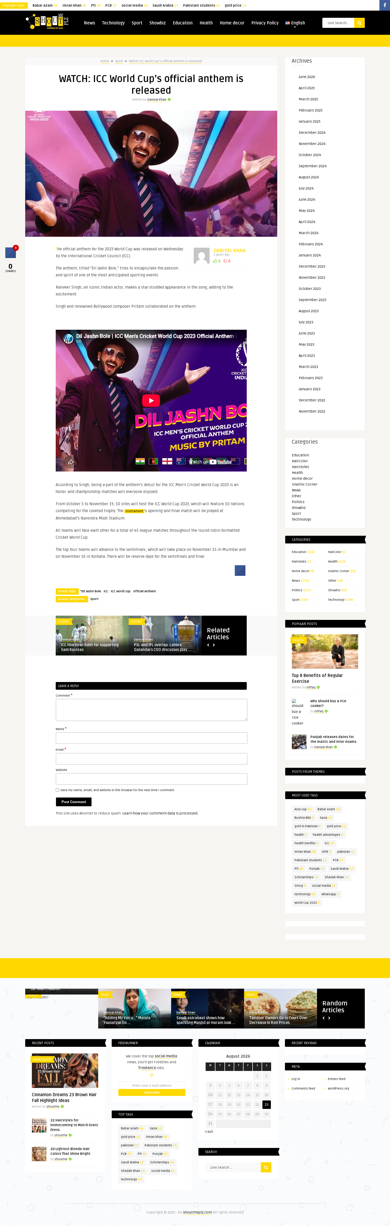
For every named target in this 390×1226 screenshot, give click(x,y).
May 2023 (306, 344)
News (89, 23)
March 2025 (308, 99)
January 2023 (309, 389)
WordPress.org (338, 1089)
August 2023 (309, 311)
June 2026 (307, 77)
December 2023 (312, 266)
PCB (111, 5)
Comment (64, 695)
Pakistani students (201, 5)
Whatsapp (330, 894)
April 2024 (307, 222)
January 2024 (310, 255)
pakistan (345, 852)
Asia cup (302, 809)
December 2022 (312, 400)
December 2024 (312, 132)
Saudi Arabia (165, 5)
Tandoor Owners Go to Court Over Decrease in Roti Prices (278, 1020)
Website (61, 770)
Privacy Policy (265, 23)
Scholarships (306, 877)
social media (135, 5)
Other (296, 496)
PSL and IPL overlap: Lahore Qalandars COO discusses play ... (162, 647)
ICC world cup (121, 591)
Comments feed (303, 1089)
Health (206, 23)
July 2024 (306, 188)
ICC (106, 591)
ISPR (326, 852)
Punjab (316, 869)
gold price (235, 5)
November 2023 (312, 277)
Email (61, 749)
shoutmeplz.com (197, 1212)
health (300, 835)
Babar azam (45, 5)
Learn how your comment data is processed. (160, 813)
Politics (298, 502)
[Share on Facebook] (240, 574)
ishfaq (310, 687)
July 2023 (306, 322)
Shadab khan (337, 877)
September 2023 (312, 300)
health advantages (328, 835)
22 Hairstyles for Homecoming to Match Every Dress (74, 1125)
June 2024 (307, 199)
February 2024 (311, 244)
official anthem (144, 591)
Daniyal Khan (157, 100)
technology (304, 894)
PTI (96, 5)
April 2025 (307, 88)
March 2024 (308, 233)
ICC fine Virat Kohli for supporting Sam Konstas (90, 647)
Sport (137, 23)
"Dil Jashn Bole (90, 591)
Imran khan (74, 5)
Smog (300, 886)
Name (61, 728)
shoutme (52, 1106)
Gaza (326, 818)
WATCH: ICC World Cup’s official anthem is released (165, 61)
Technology (113, 23)
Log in (296, 1079)
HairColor (300, 461)
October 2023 (310, 288)
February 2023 (311, 378)
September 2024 (313, 166)
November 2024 (312, 144)
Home (105, 61)
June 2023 (307, 333)
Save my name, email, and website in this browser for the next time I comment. (117, 790)
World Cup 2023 (306, 903)
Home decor (232, 23)
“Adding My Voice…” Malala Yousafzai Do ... (126, 1020)
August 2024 (309, 177)
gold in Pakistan (307, 826)
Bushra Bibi (304, 818)
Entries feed (336, 1079)
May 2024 (307, 210)
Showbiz (157, 23)
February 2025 (311, 110)
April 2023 (307, 355)
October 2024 (310, 155)
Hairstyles (300, 467)
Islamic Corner (305, 484)
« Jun (209, 1131)
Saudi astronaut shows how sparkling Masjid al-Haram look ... (205, 1020)
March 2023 (308, 367)
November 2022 (312, 411)
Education (183, 23)
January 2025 (309, 121)
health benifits (306, 843)
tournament (134, 511)
